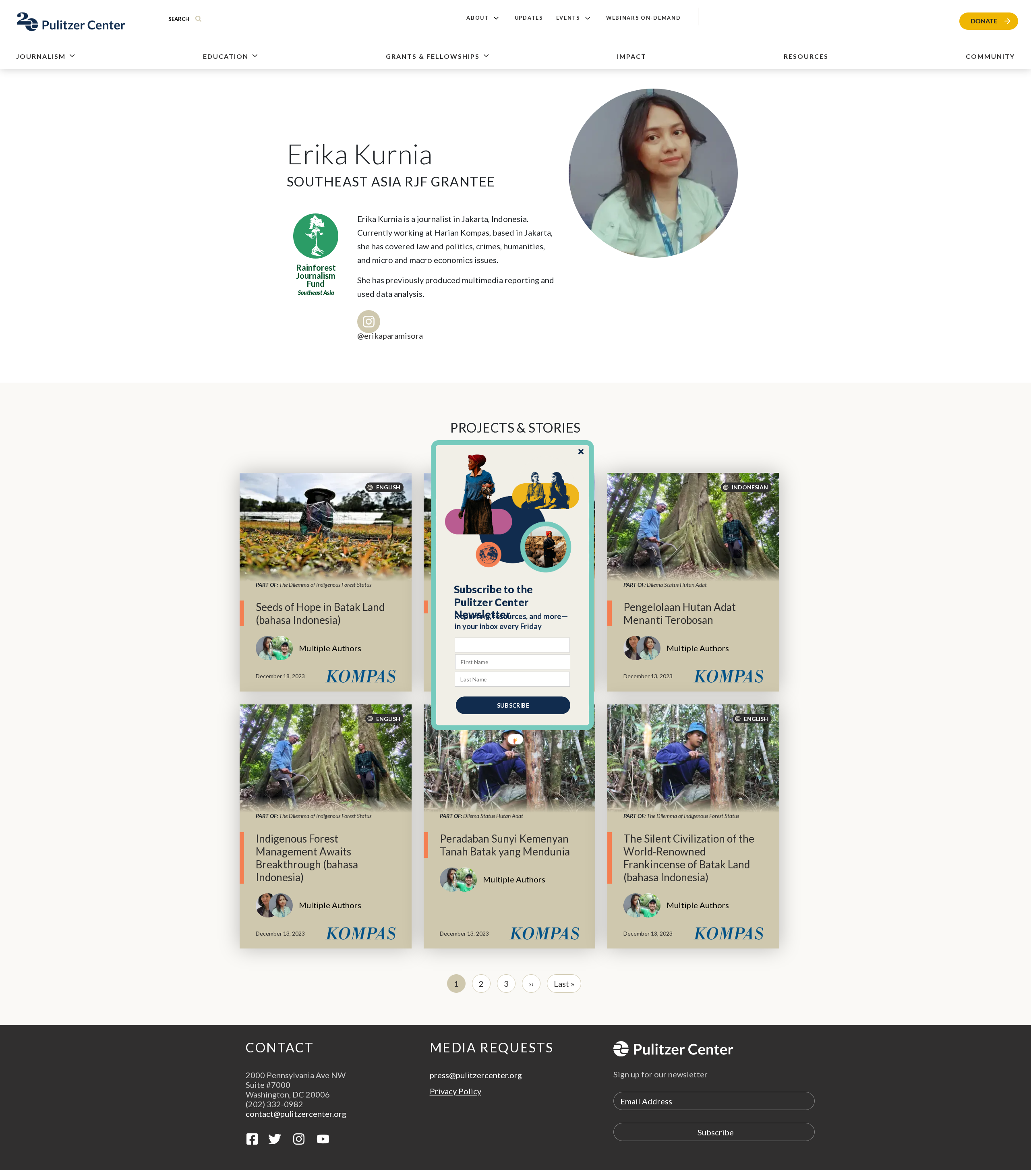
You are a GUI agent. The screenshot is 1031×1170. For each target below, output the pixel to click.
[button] (513, 602)
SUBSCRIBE (513, 704)
